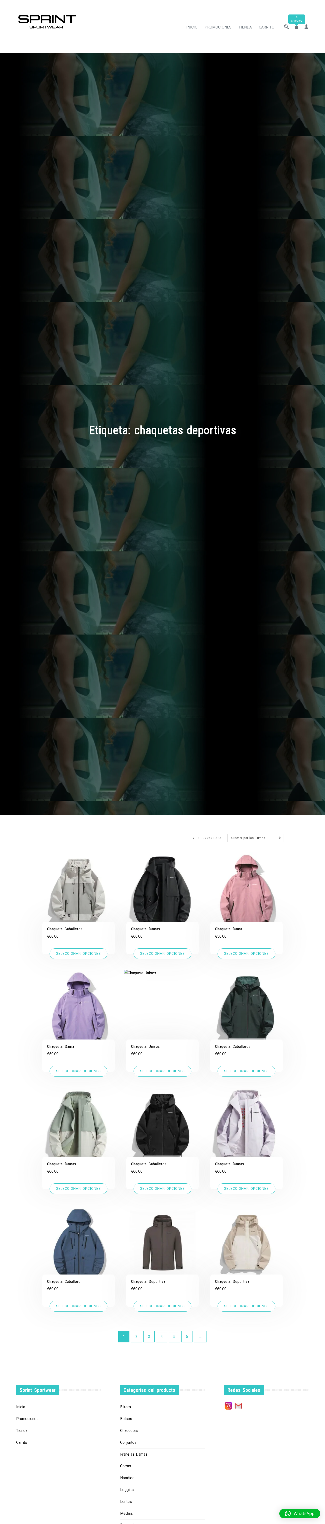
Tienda (245, 27)
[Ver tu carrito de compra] (296, 27)
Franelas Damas (134, 1454)
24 (208, 838)
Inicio (191, 27)
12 (202, 838)
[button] (299, 1513)
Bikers (125, 1407)
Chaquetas (129, 1430)
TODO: (217, 838)
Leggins (127, 1489)
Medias (126, 1513)
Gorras (125, 1466)
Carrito (266, 27)
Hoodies (127, 1478)
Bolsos (126, 1418)
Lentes (126, 1501)
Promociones (218, 27)
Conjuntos (128, 1442)
